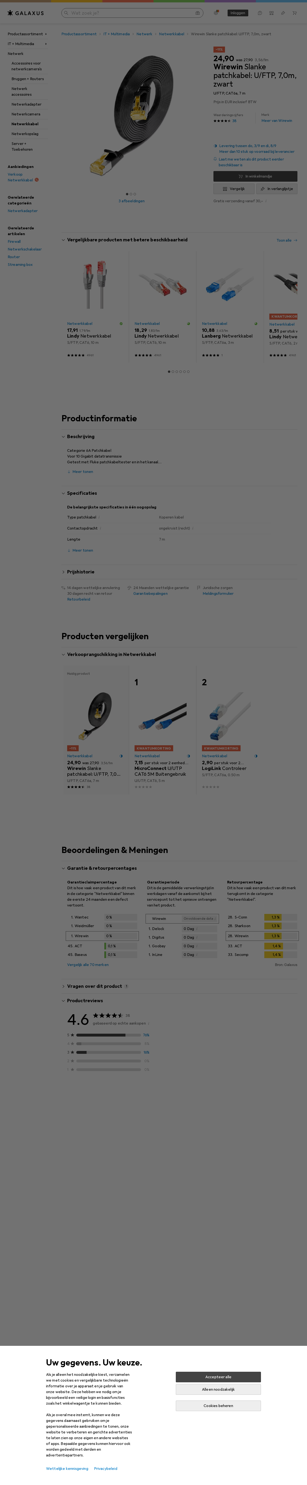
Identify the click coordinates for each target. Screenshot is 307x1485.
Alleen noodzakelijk (218, 1389)
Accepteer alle (218, 1377)
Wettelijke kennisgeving (67, 1468)
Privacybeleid (105, 1468)
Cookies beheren (218, 1405)
